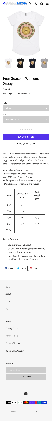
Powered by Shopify (34, 412)
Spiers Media (21, 412)
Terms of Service (13, 343)
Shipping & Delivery (15, 350)
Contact (9, 301)
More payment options (26, 143)
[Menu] (47, 3)
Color (5, 103)
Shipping (7, 93)
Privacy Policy (12, 328)
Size (4, 114)
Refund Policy (12, 335)
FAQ (7, 309)
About (8, 293)
